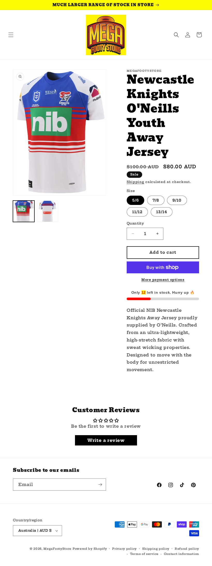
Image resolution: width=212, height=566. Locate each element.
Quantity (135, 223)
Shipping (135, 182)
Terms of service (144, 554)
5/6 (135, 200)
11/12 (137, 212)
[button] (11, 35)
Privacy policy (124, 549)
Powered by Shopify (90, 549)
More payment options (162, 280)
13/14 (161, 212)
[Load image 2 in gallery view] (47, 211)
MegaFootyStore (57, 549)
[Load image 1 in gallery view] (23, 211)
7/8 (156, 200)
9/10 (176, 200)
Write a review (105, 440)
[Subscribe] (100, 485)
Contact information (181, 554)
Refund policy (187, 549)
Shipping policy (156, 549)
